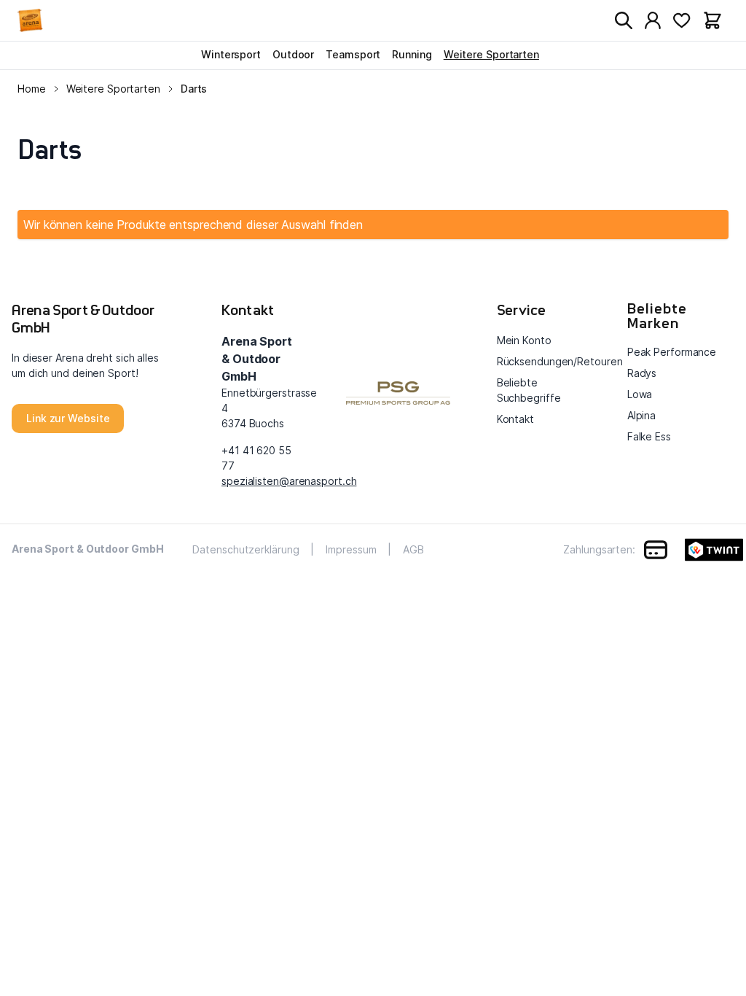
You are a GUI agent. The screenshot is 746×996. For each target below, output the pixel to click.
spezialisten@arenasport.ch (288, 481)
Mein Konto (524, 340)
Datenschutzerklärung (245, 549)
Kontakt (515, 419)
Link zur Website (67, 418)
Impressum (351, 549)
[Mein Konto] (652, 20)
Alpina (641, 415)
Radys (642, 373)
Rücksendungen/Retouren (560, 361)
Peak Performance (671, 352)
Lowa (640, 394)
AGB (413, 549)
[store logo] (40, 20)
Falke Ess (649, 436)
